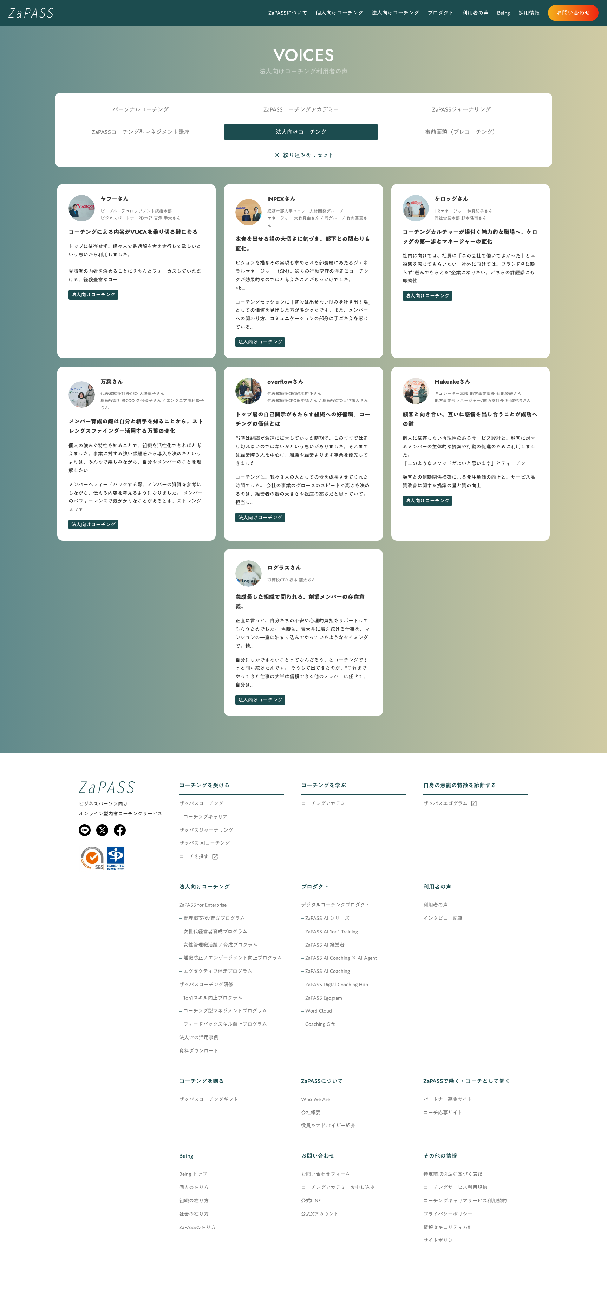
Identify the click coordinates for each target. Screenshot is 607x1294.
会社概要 (311, 1113)
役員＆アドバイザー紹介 (328, 1126)
